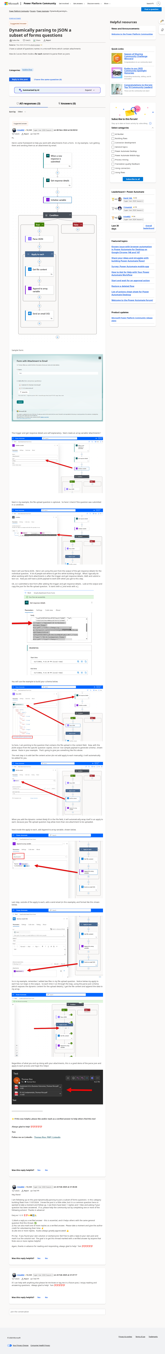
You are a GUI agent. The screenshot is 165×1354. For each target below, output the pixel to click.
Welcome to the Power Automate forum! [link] (132, 300)
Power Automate (43, 11)
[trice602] (14, 130)
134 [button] (134, 216)
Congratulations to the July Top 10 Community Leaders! (138, 86)
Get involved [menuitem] (64, 3)
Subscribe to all (133, 179)
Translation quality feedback (127, 164)
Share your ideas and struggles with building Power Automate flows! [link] (130, 259)
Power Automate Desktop (126, 151)
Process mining (121, 160)
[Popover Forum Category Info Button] (150, 123)
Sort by (12, 111)
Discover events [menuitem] (93, 3)
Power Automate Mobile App (127, 155)
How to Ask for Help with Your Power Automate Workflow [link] (130, 273)
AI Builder (119, 134)
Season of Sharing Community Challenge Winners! (135, 56)
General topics (121, 147)
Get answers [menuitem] (78, 3)
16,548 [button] (29, 130)
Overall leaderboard (148, 226)
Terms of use (140, 1336)
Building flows (27, 70)
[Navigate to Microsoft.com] (12, 3)
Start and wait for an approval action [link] (131, 280)
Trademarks (153, 1336)
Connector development (125, 143)
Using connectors (122, 168)
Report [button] (48, 40)
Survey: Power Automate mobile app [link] (130, 266)
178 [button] (135, 207)
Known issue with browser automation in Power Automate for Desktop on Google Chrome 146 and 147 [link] (132, 249)
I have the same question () (48, 79)
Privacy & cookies (125, 1336)
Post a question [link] (151, 9)
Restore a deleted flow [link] (123, 286)
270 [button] (136, 198)
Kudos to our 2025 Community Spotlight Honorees (135, 70)
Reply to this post (20, 79)
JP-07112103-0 (35, 45)
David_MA (127, 198)
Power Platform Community (40, 3)
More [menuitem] (106, 3)
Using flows (120, 172)
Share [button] (38, 40)
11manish (127, 207)
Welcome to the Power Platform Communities (132, 34)
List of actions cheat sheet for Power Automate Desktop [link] (130, 293)
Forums (33, 11)
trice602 (20, 130)
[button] (150, 3)
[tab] (28, 104)
